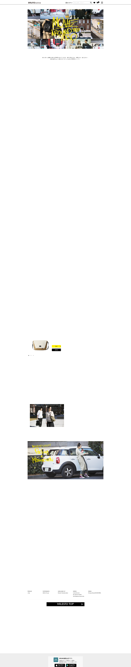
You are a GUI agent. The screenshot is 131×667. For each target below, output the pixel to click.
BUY (95, 121)
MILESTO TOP (65, 604)
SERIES (95, 124)
